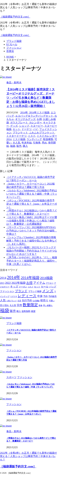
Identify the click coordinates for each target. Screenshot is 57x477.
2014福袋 (46, 277)
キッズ (14, 286)
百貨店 (10, 51)
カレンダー (35, 122)
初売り (44, 300)
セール (44, 286)
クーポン (23, 287)
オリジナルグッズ (25, 119)
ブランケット (20, 132)
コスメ (30, 287)
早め (44, 142)
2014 (3, 277)
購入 (25, 146)
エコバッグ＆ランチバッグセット (34, 115)
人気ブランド (11, 301)
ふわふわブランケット (41, 132)
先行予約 (27, 300)
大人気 (16, 142)
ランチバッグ (34, 139)
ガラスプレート (19, 122)
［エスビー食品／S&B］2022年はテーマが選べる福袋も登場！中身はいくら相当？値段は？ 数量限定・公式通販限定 (31, 220)
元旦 (19, 301)
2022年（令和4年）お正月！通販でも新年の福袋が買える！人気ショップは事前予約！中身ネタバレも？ (28, 456)
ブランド (21, 291)
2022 (8, 282)
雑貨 (33, 311)
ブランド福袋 (14, 41)
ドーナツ (27, 129)
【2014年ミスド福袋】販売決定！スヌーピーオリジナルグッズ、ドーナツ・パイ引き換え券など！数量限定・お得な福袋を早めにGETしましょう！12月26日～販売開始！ (30, 98)
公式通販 (36, 301)
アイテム (39, 282)
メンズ (48, 291)
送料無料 (26, 311)
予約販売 (52, 296)
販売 (19, 146)
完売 (19, 305)
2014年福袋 (30, 278)
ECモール (11, 44)
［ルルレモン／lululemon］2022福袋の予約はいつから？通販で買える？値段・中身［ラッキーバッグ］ (31, 193)
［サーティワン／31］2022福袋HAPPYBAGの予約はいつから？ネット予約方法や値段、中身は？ (31, 230)
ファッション (14, 47)
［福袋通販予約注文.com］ (15, 16)
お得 (39, 119)
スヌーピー (36, 126)
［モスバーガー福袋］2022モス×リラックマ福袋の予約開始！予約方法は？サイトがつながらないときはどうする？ (31, 250)
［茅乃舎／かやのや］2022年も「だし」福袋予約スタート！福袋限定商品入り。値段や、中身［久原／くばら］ (31, 260)
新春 (40, 306)
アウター (50, 283)
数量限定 (30, 305)
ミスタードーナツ (16, 136)
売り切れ (4, 305)
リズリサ (13, 296)
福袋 (12, 146)
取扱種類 (48, 139)
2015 (2, 283)
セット (16, 129)
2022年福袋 (18, 282)
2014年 (24, 112)
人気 (3, 300)
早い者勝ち (48, 306)
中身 (40, 296)
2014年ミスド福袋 (39, 112)
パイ (35, 129)
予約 (45, 296)
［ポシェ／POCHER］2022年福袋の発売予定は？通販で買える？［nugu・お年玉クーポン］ (31, 204)
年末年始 (27, 142)
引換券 (37, 142)
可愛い (52, 301)
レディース (27, 296)
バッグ (52, 286)
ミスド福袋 (19, 139)
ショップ (24, 126)
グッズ (14, 126)
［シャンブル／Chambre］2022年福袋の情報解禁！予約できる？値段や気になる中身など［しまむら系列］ (31, 240)
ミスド (31, 136)
